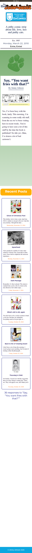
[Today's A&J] (16, 104)
